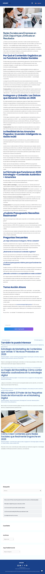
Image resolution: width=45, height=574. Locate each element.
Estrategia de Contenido (25, 400)
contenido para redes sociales (17, 441)
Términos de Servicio (33, 571)
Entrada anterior (5, 340)
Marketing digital (6, 29)
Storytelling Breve (12, 402)
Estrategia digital (23, 356)
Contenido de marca (23, 377)
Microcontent (4, 402)
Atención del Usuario (14, 400)
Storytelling (8, 379)
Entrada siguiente (39, 340)
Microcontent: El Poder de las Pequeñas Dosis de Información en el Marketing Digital (21, 395)
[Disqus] (22, 465)
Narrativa (3, 379)
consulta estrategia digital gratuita (24, 304)
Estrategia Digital (5, 377)
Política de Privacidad (26, 568)
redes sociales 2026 (14, 443)
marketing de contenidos (33, 356)
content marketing (14, 356)
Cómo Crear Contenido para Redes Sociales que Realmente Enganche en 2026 (21, 436)
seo (17, 358)
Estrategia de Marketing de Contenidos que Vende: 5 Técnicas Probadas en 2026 (21, 351)
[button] (32, 3)
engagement (31, 377)
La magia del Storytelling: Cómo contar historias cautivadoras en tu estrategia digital (21, 372)
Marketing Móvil (35, 400)
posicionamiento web (11, 358)
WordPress (20, 358)
